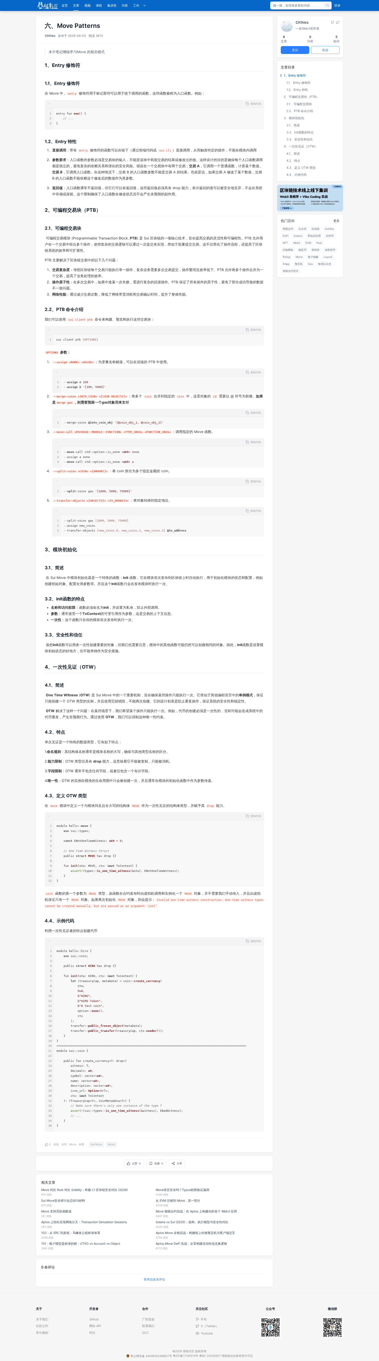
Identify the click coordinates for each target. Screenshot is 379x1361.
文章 (76, 5)
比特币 (330, 235)
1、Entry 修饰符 (295, 75)
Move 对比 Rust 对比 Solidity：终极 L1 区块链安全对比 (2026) (84, 1190)
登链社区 (189, 1351)
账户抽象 (313, 257)
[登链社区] (47, 5)
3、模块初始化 (294, 118)
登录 (337, 5)
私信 (325, 50)
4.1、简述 (293, 153)
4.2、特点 (293, 160)
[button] (154, 104)
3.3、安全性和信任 (299, 139)
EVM (308, 242)
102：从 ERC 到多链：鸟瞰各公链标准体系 (70, 1233)
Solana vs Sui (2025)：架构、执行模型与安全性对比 (192, 1222)
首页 (65, 5)
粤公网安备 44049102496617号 (151, 1356)
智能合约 (288, 228)
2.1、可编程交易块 (299, 104)
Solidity (329, 228)
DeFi (285, 235)
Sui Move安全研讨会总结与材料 (63, 1200)
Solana (298, 235)
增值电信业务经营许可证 (237, 1355)
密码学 (316, 249)
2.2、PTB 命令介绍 (299, 111)
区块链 (316, 228)
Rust (319, 242)
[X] (338, 22)
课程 (99, 5)
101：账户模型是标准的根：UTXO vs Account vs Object (80, 1243)
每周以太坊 (324, 264)
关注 (295, 50)
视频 (87, 5)
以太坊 (302, 228)
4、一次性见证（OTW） (301, 146)
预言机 (299, 264)
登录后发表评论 (154, 1279)
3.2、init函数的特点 (300, 132)
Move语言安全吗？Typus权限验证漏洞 (182, 1190)
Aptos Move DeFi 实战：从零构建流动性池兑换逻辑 (191, 1243)
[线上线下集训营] (310, 198)
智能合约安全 (291, 271)
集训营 (111, 5)
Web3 (296, 242)
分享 (179, 1163)
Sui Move (96, 1144)
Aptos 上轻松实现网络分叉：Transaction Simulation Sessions (84, 1222)
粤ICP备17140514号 (185, 1355)
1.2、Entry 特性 (297, 90)
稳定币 (302, 249)
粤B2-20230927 (210, 1355)
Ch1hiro (50, 36)
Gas (310, 264)
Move (72, 1144)
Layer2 (328, 257)
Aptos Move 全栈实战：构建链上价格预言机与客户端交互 (195, 1233)
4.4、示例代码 (296, 174)
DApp (286, 264)
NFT (285, 242)
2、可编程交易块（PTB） (301, 97)
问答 (125, 5)
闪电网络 (288, 249)
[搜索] (327, 5)
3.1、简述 (293, 125)
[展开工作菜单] (144, 5)
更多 (336, 221)
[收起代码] (49, 104)
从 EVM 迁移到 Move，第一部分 (178, 1200)
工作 (136, 5)
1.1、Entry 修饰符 (298, 82)
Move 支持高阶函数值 (56, 1211)
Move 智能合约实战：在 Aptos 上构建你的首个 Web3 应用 (196, 1211)
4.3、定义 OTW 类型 (301, 167)
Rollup (286, 257)
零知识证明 (314, 235)
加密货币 (330, 249)
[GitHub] (332, 22)
